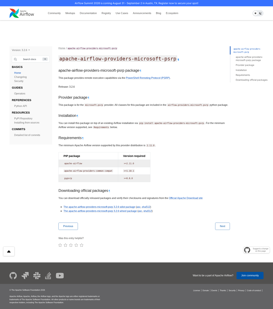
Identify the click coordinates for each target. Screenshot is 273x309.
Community (54, 13)
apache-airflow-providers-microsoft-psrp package (249, 58)
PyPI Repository (23, 118)
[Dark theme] (260, 13)
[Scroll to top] (9, 251)
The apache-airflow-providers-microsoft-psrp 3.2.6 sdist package (99, 206)
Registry (106, 13)
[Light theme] (255, 13)
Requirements (243, 74)
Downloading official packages (251, 79)
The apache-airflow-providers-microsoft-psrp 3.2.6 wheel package (100, 211)
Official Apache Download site (186, 198)
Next (222, 226)
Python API (20, 106)
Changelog (20, 76)
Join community (250, 275)
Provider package (245, 64)
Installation (241, 70)
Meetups (70, 13)
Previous (68, 226)
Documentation (88, 13)
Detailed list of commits (27, 135)
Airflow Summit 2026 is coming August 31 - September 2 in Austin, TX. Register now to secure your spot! (136, 3)
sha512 (146, 206)
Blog (158, 13)
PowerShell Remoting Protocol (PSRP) (148, 77)
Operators (19, 93)
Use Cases (122, 13)
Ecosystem (172, 13)
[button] (21, 50)
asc (139, 206)
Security (18, 81)
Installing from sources (26, 122)
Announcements (142, 13)
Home (17, 72)
